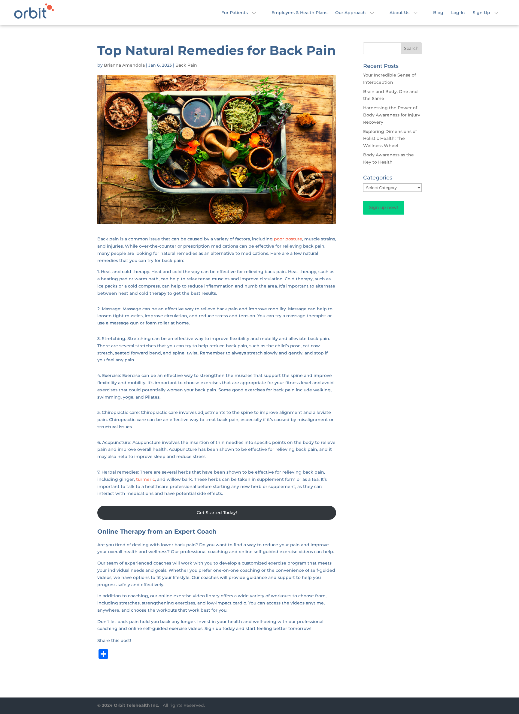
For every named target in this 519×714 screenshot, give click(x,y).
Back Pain (186, 65)
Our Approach (350, 13)
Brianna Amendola (124, 65)
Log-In (458, 13)
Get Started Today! (217, 512)
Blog (438, 13)
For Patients (234, 13)
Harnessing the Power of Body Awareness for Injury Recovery (391, 115)
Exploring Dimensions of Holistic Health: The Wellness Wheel (390, 139)
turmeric (145, 479)
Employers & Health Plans (299, 13)
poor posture (288, 239)
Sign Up (481, 13)
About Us (399, 13)
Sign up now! (383, 207)
